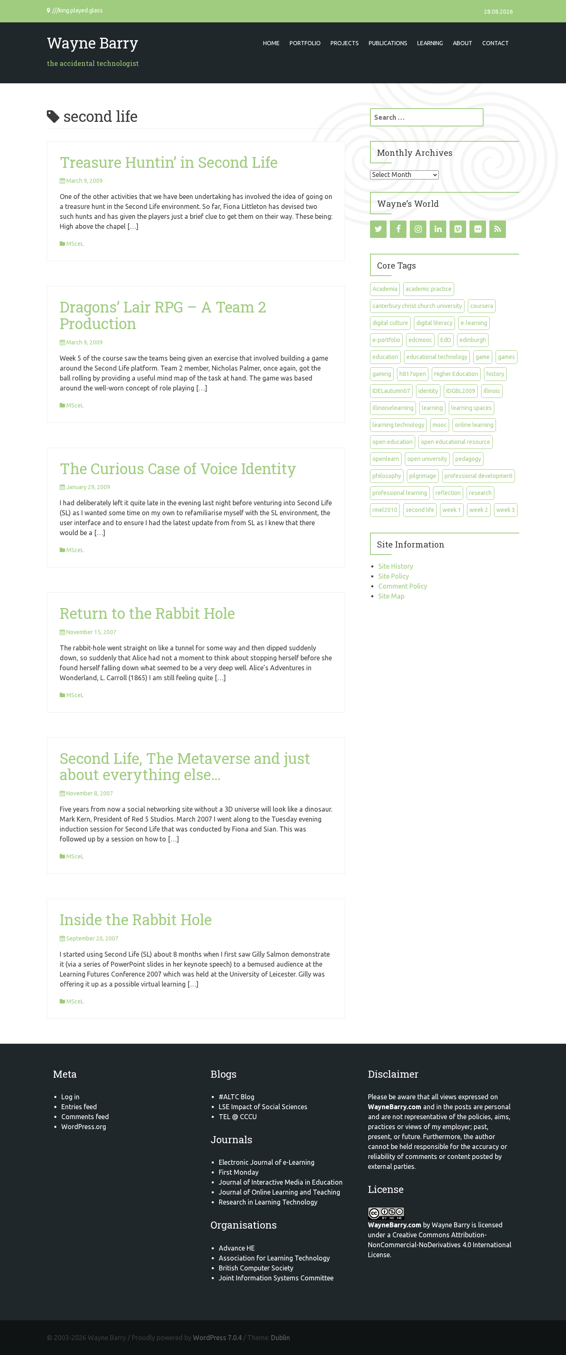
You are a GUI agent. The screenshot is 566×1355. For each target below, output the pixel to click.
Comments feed (85, 1116)
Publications (388, 43)
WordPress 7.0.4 (217, 1337)
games (506, 357)
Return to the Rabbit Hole (147, 613)
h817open (412, 374)
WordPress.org (83, 1126)
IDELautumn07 (391, 391)
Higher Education (456, 374)
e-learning (474, 323)
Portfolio (305, 43)
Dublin (280, 1337)
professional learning (399, 493)
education (385, 357)
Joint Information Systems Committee (276, 1278)
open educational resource (455, 442)
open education (392, 442)
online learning (474, 425)
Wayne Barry (92, 43)
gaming (381, 374)
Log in (70, 1096)
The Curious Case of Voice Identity (178, 468)
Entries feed (79, 1106)
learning (432, 408)
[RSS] (497, 229)
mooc (440, 425)
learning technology (398, 425)
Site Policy (393, 576)
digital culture (390, 323)
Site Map (391, 596)
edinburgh (473, 340)
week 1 (452, 510)
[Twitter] (378, 229)
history (495, 374)
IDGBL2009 (460, 391)
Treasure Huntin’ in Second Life (169, 162)
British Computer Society (256, 1268)
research (480, 493)
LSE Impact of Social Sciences (263, 1106)
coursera (481, 306)
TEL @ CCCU (238, 1116)
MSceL (75, 243)
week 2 (478, 510)
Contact (495, 43)
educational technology (436, 357)
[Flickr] (477, 229)
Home (271, 43)
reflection (448, 493)
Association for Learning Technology (274, 1258)
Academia (384, 289)
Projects (345, 43)
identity (428, 391)
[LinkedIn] (438, 229)
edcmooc (420, 340)
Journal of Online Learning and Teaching (279, 1192)
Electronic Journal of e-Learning (266, 1162)
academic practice (429, 289)
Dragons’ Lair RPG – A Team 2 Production (163, 315)
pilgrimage (422, 476)
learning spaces (471, 408)
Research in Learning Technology (268, 1202)
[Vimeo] (458, 229)
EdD (445, 340)
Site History (395, 566)
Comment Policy (402, 586)
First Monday (239, 1172)
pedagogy (468, 459)
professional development (479, 476)
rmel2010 (384, 510)
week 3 (505, 510)
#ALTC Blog (236, 1096)
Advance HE (237, 1248)
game (483, 357)
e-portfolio (386, 340)
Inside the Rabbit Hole (136, 919)
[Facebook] (398, 229)
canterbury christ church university (417, 306)
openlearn (385, 459)
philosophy (386, 476)
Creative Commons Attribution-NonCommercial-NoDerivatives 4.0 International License (439, 1244)
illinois (492, 391)
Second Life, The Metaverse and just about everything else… (185, 766)
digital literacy (434, 323)
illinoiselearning (393, 408)
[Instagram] (418, 229)
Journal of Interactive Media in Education (281, 1182)
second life (420, 510)
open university (427, 459)
